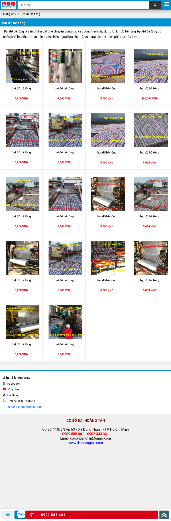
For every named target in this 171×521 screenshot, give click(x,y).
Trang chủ (9, 14)
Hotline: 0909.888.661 (21, 401)
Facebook (13, 383)
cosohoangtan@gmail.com (25, 406)
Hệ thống (13, 395)
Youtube (13, 389)
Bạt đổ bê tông (30, 14)
